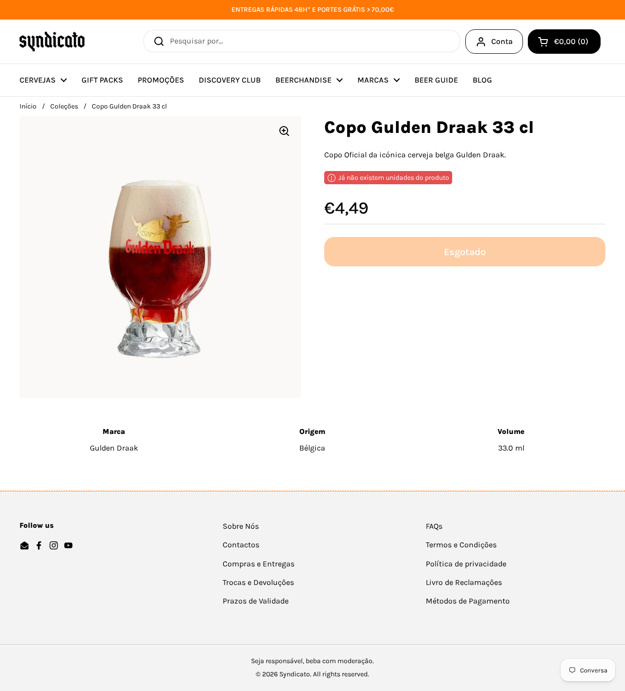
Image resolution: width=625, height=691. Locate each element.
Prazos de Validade (256, 600)
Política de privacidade (466, 563)
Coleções (64, 106)
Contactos (241, 544)
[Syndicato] (52, 41)
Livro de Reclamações (464, 582)
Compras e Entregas (258, 563)
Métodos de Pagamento (468, 600)
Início (28, 106)
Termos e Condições (461, 544)
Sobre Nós (241, 526)
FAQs (434, 526)
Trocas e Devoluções (258, 582)
